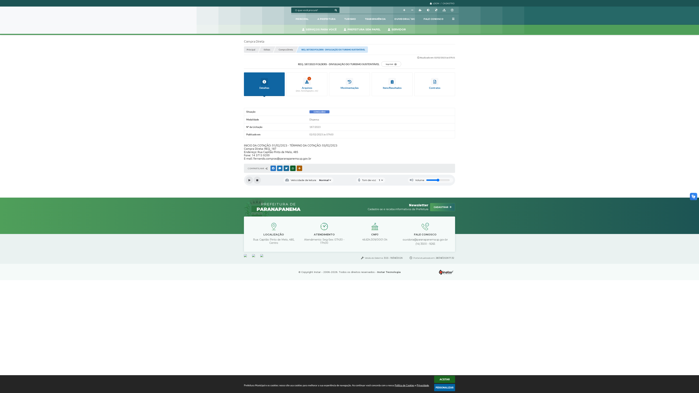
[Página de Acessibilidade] (452, 10)
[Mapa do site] (444, 10)
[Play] (249, 180)
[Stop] (257, 180)
